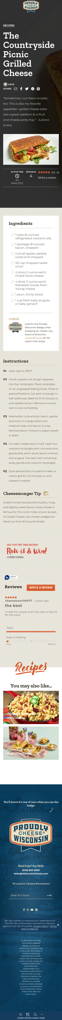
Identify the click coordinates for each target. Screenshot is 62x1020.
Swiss (39, 337)
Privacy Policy (40, 926)
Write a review (47, 178)
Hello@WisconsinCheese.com (31, 873)
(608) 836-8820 (31, 870)
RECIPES (8, 25)
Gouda (28, 337)
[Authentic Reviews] (11, 577)
